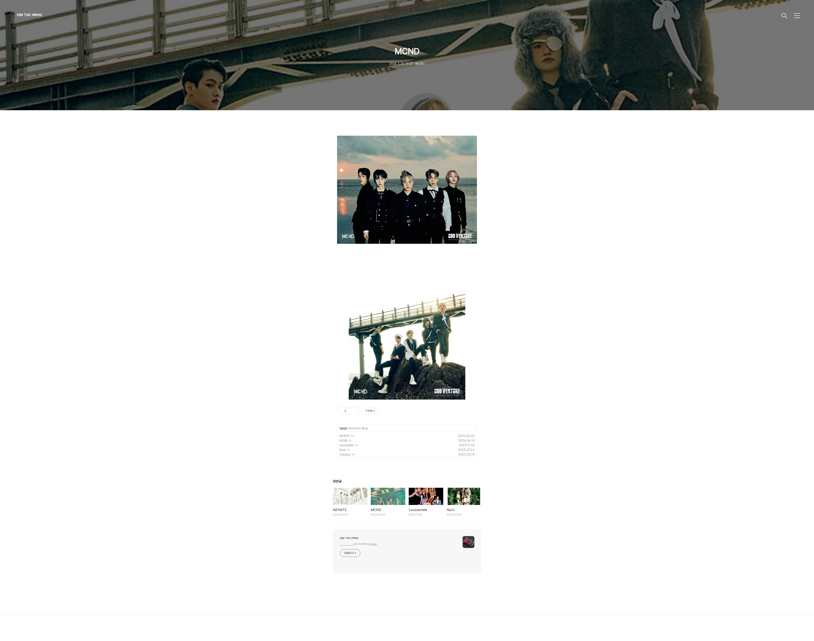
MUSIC (343, 428)
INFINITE (344, 435)
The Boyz (345, 454)
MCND (343, 440)
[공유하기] (350, 411)
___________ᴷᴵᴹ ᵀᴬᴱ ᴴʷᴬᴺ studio (358, 544)
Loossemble (346, 444)
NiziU (342, 449)
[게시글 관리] (355, 411)
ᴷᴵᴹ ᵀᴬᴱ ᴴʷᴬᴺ (29, 16)
